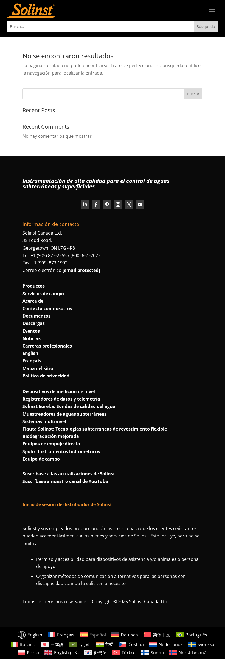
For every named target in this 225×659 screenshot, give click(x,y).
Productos (33, 286)
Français (31, 361)
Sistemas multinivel (44, 421)
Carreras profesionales (47, 346)
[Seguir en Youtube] (140, 204)
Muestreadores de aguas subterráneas (64, 414)
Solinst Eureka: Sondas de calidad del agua (69, 406)
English (30, 353)
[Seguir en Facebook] (96, 204)
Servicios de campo (43, 294)
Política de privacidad (45, 376)
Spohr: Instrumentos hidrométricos (61, 451)
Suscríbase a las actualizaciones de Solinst (68, 474)
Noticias (31, 338)
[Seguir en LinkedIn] (85, 204)
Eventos (31, 331)
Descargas (33, 323)
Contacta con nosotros (47, 308)
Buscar (193, 93)
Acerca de (32, 301)
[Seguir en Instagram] (118, 204)
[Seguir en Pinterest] (107, 204)
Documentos (36, 316)
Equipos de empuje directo (51, 444)
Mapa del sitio (37, 368)
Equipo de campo (41, 459)
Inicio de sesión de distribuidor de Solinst (67, 504)
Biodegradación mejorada (50, 436)
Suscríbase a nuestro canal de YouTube (65, 481)
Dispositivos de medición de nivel (58, 391)
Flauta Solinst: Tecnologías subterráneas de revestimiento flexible (94, 429)
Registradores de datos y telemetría (61, 399)
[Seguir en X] (129, 204)
